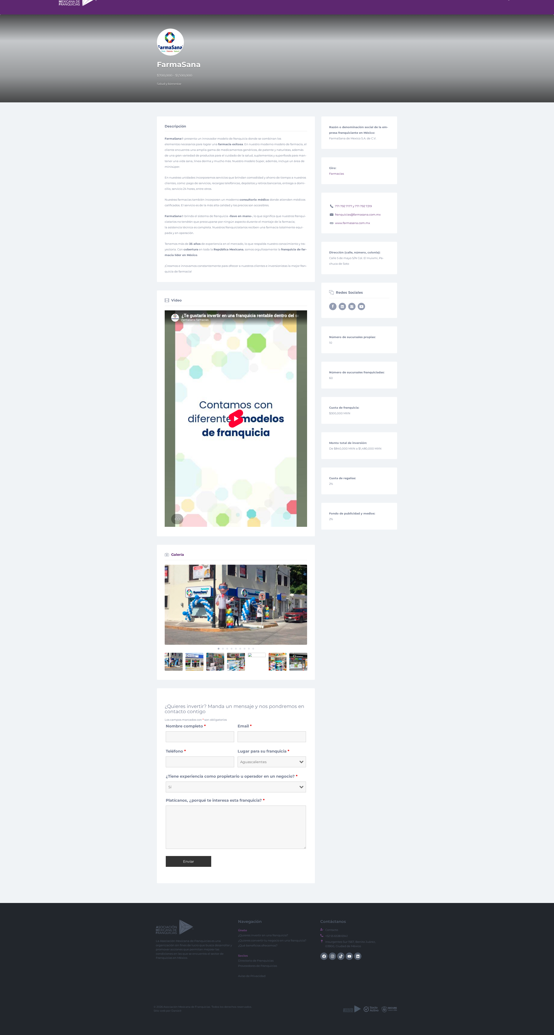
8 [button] (249, 648)
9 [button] (253, 648)
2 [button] (223, 648)
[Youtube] (349, 956)
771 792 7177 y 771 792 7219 (353, 206)
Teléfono (176, 751)
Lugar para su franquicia (263, 751)
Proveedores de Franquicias (257, 965)
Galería (177, 555)
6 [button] (240, 648)
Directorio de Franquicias (256, 960)
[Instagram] (332, 956)
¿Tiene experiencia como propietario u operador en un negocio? (232, 776)
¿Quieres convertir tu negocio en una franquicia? (272, 940)
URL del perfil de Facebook (333, 306)
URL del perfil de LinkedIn (342, 306)
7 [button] (244, 648)
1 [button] (218, 648)
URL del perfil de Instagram (352, 306)
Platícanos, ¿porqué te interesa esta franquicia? (215, 800)
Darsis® (176, 1010)
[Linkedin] (357, 956)
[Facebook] (324, 956)
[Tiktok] (341, 956)
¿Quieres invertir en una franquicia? (263, 935)
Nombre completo (186, 726)
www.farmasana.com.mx (352, 223)
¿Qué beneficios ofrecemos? (257, 945)
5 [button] (236, 648)
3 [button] (227, 648)
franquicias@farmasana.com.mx (358, 214)
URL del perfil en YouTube (361, 306)
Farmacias (336, 173)
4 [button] (231, 648)
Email (245, 726)
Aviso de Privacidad (252, 976)
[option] (236, 605)
